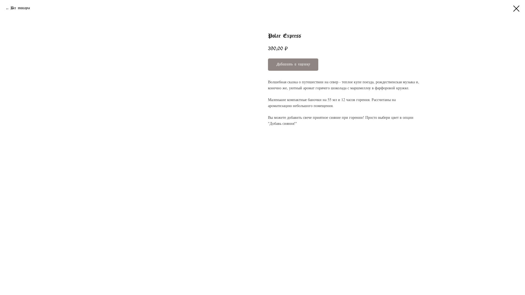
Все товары (20, 8)
